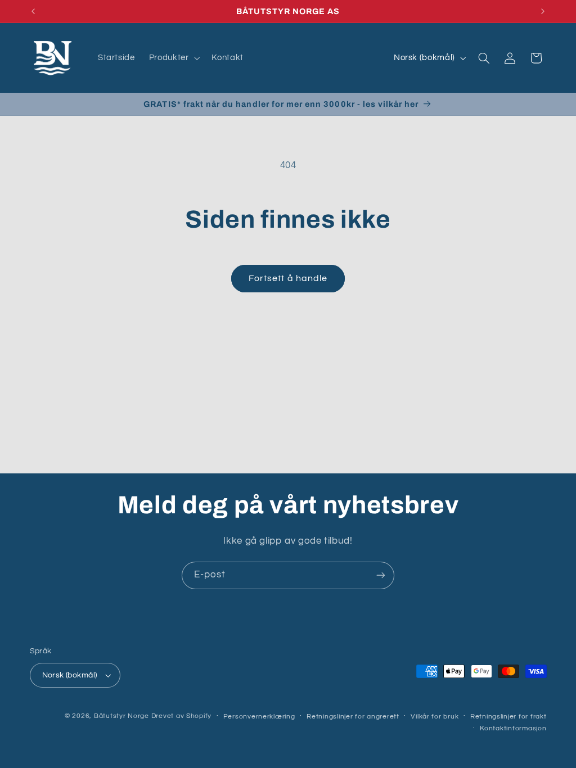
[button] (173, 58)
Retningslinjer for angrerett (353, 716)
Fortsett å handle (288, 278)
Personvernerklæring (259, 716)
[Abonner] (381, 575)
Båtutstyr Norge (121, 716)
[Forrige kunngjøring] (33, 11)
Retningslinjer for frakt (508, 716)
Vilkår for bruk (434, 716)
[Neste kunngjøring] (542, 11)
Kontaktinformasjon (513, 728)
